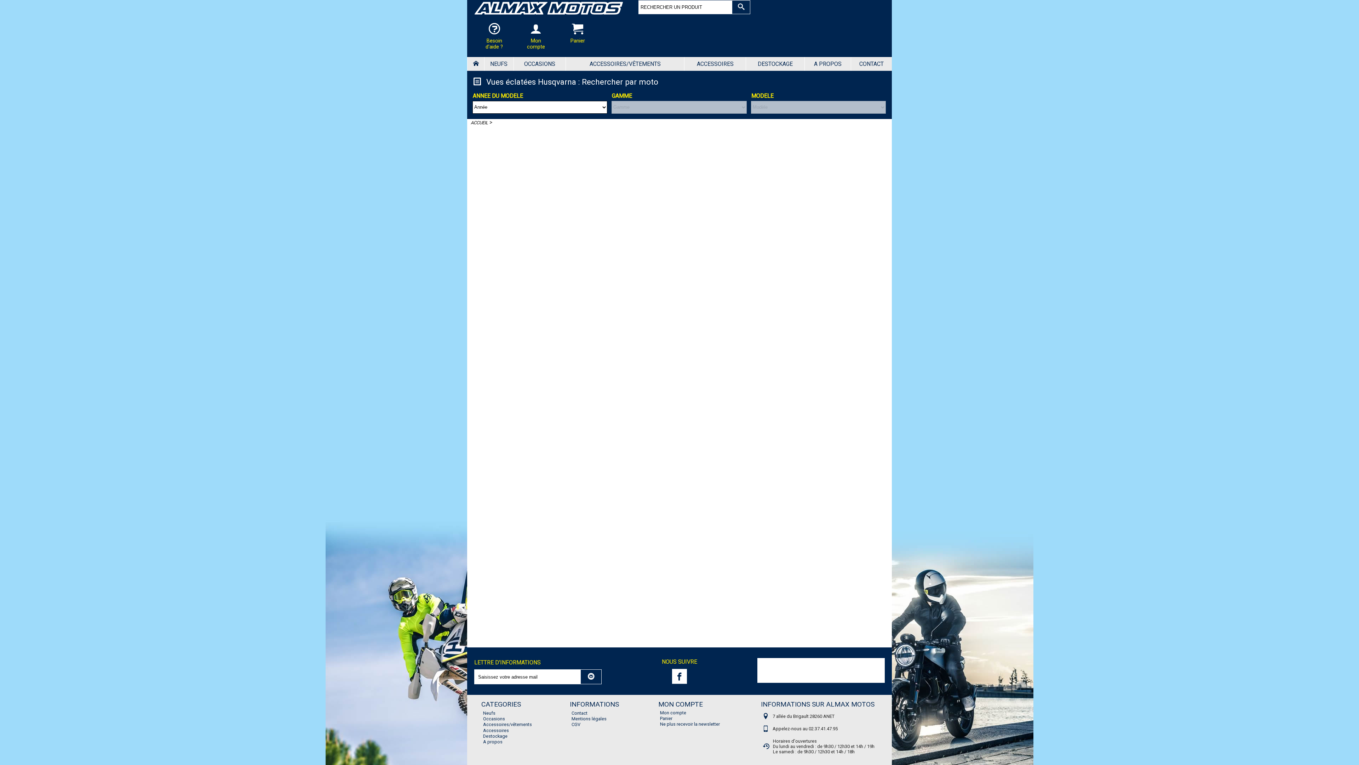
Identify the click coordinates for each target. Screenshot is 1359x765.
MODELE (762, 95)
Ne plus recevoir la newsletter (690, 724)
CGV (576, 724)
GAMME (622, 95)
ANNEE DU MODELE (498, 95)
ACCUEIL (479, 122)
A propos (828, 64)
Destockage (775, 64)
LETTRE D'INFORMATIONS (507, 662)
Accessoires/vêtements (625, 64)
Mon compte (673, 712)
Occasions (539, 64)
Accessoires (715, 64)
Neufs (499, 64)
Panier (666, 718)
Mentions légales (589, 718)
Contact (871, 64)
